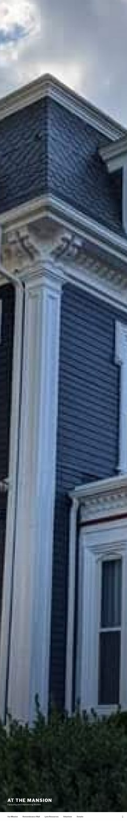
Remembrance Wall (31, 817)
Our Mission (12, 817)
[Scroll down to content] (123, 816)
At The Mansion (29, 800)
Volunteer (67, 817)
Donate (80, 817)
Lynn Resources (52, 817)
